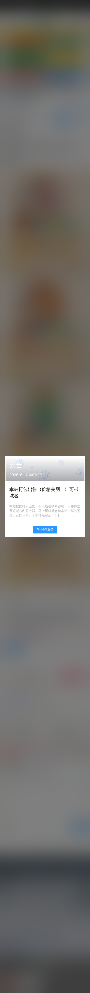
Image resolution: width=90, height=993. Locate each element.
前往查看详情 (45, 529)
